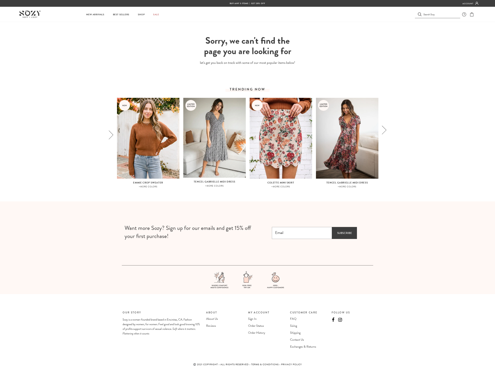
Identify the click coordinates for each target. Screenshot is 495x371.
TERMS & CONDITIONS (265, 364)
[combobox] (440, 14)
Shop (141, 14)
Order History (256, 332)
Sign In (252, 318)
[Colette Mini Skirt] (281, 138)
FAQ (293, 318)
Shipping (295, 332)
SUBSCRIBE (344, 233)
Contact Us (297, 339)
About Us (212, 318)
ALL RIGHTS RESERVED (234, 364)
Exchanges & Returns (303, 346)
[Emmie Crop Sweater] (148, 138)
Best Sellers (121, 14)
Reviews (211, 325)
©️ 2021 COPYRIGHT (206, 364)
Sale (156, 14)
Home (238, 29)
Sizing (293, 325)
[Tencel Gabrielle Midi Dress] (214, 138)
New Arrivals (95, 14)
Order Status (256, 325)
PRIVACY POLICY (291, 364)
